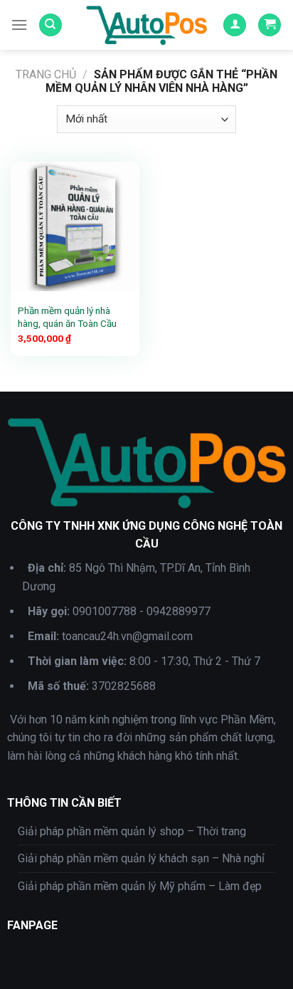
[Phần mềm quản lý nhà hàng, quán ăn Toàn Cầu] (75, 226)
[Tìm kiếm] (50, 25)
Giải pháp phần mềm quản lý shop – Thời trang (132, 831)
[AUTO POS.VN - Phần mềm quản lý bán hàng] (146, 25)
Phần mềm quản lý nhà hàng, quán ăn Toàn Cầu (67, 317)
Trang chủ (46, 74)
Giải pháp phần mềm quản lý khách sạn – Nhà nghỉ (141, 858)
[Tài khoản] (234, 25)
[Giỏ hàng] (269, 25)
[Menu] (19, 24)
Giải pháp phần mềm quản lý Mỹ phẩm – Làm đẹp (140, 886)
